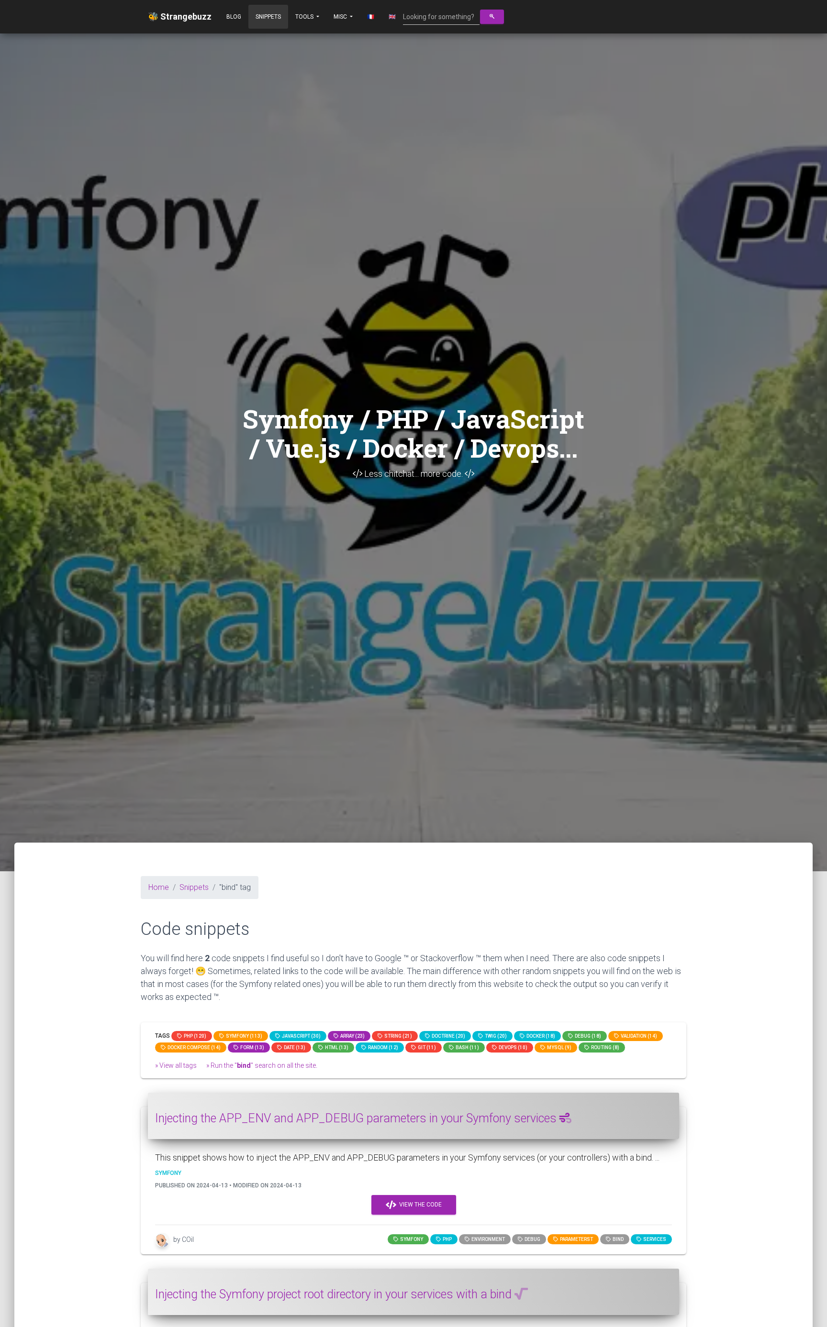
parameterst (575, 1239)
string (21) (397, 1036)
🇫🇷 (370, 16)
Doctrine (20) (447, 1036)
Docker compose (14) (193, 1047)
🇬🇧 (392, 16)
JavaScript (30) (300, 1036)
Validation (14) (638, 1036)
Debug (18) (587, 1036)
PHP (446, 1239)
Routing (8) (604, 1047)
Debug (531, 1239)
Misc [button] (341, 16)
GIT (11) (426, 1047)
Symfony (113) (243, 1036)
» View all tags (176, 1065)
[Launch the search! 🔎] (492, 17)
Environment (487, 1239)
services (653, 1239)
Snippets (268, 16)
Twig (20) (495, 1036)
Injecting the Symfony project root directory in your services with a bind (334, 1294)
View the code (419, 1204)
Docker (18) (540, 1036)
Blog (233, 16)
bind (617, 1239)
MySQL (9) (558, 1047)
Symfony (410, 1239)
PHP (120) (194, 1036)
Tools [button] (305, 16)
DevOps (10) (512, 1047)
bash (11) (466, 1047)
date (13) (293, 1047)
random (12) (382, 1047)
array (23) (351, 1036)
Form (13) (251, 1047)
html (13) (335, 1047)
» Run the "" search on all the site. (261, 1065)
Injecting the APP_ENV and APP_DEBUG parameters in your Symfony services (357, 1118)
